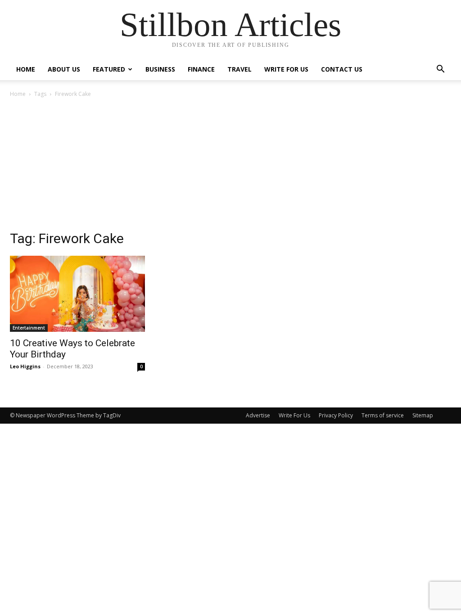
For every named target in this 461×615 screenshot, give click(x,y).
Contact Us (341, 69)
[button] (440, 70)
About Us (64, 69)
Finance (201, 69)
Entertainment (29, 328)
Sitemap (422, 415)
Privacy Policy (336, 415)
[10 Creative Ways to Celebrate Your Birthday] (77, 294)
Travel (239, 69)
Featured (109, 69)
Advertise (258, 415)
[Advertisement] (230, 167)
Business (160, 69)
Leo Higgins (25, 366)
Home (25, 69)
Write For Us (286, 69)
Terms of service (383, 415)
